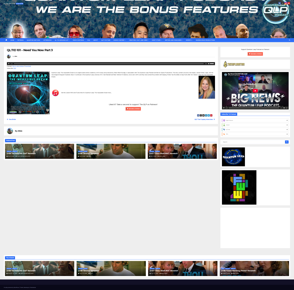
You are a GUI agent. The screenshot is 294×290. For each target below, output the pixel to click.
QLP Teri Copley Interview (204, 119)
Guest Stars (156, 40)
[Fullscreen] (286, 108)
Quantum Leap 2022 (33, 40)
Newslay (26, 287)
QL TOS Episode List (62, 40)
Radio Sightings (78, 40)
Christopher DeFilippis (23, 156)
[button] (289, 40)
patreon (21, 40)
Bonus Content (119, 40)
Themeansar (33, 287)
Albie (15, 56)
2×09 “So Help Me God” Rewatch (21, 153)
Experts (189, 40)
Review (85, 151)
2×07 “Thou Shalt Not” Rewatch (163, 153)
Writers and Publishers (173, 40)
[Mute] (208, 63)
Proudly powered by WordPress (11, 287)
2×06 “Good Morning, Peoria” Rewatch (238, 271)
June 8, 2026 (226, 273)
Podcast (9, 151)
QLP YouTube (105, 40)
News (223, 268)
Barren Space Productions (205, 40)
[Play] (9, 63)
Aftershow (47, 40)
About (95, 40)
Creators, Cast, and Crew (138, 40)
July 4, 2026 (155, 273)
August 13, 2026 (13, 273)
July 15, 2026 (83, 273)
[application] (111, 63)
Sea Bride (12, 119)
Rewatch (15, 151)
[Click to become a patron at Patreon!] (133, 108)
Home (12, 40)
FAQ (88, 40)
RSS (14, 68)
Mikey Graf (162, 156)
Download (28, 66)
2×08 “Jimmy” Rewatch (88, 153)
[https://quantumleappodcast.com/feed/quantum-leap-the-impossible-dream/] (116, 92)
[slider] (212, 63)
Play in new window (18, 66)
